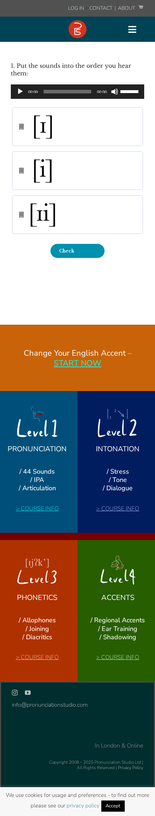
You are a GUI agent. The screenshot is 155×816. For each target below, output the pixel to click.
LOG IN (76, 8)
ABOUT (127, 8)
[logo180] (77, 23)
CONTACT (101, 8)
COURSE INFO (40, 509)
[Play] (20, 91)
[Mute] (114, 91)
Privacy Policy (130, 768)
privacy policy (83, 805)
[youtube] (28, 693)
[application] (77, 91)
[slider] (130, 90)
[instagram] (15, 693)
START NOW (77, 363)
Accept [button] (113, 806)
